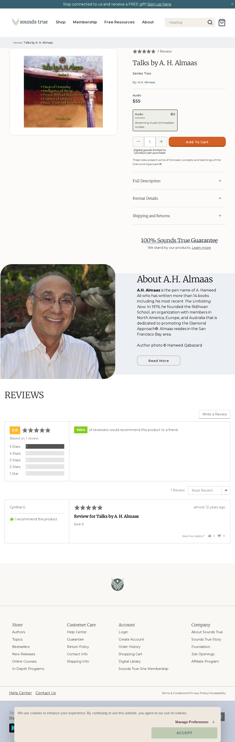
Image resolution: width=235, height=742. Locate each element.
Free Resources (119, 22)
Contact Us (46, 693)
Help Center (77, 632)
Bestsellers (21, 647)
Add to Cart (197, 142)
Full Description (146, 181)
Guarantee (75, 639)
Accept (184, 733)
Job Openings (202, 654)
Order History (129, 647)
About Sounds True (207, 632)
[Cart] (222, 22)
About (148, 22)
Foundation (200, 647)
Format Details (145, 198)
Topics (17, 639)
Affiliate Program (205, 661)
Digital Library (130, 661)
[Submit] (210, 22)
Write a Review (214, 414)
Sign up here (159, 4)
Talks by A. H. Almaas (38, 42)
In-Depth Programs (28, 669)
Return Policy (78, 647)
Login (123, 632)
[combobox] (190, 22)
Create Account (131, 639)
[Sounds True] (30, 23)
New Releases (23, 654)
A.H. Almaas (146, 82)
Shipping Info (78, 661)
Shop (61, 22)
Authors (18, 632)
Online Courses (24, 661)
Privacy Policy (198, 693)
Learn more (201, 248)
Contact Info (77, 654)
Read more (158, 361)
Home (17, 42)
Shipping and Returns (151, 215)
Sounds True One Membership (143, 669)
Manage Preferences (192, 722)
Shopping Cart (130, 654)
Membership (85, 22)
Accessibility (218, 693)
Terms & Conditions (174, 693)
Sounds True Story (206, 639)
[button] (152, 51)
